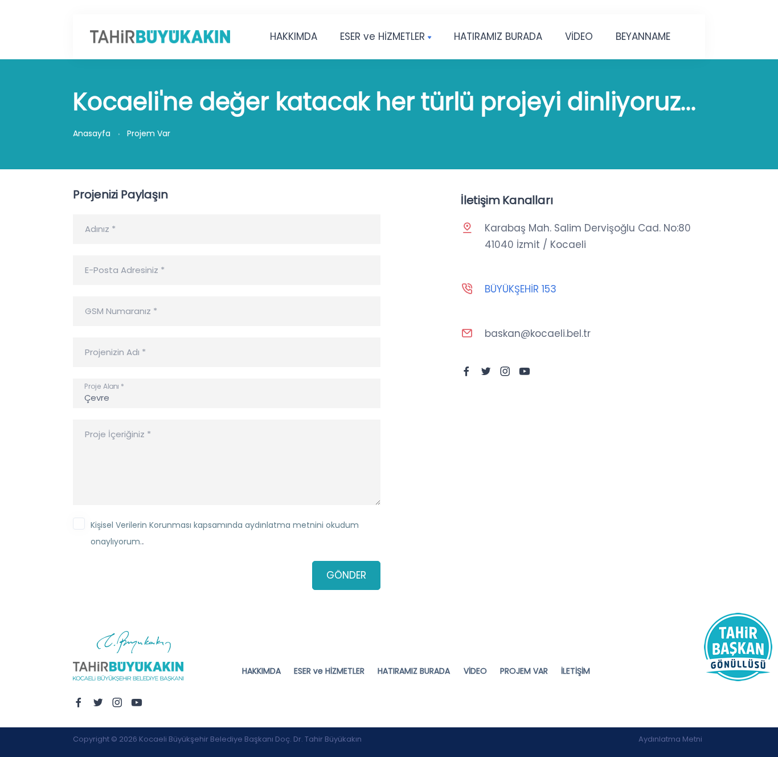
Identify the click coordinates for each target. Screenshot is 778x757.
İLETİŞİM (575, 671)
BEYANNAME (643, 36)
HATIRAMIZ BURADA (498, 36)
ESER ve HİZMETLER (382, 36)
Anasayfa (91, 133)
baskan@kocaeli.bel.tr (538, 333)
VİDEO (579, 36)
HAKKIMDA (293, 36)
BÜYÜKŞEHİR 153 (520, 289)
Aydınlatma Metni (670, 739)
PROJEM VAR (524, 671)
